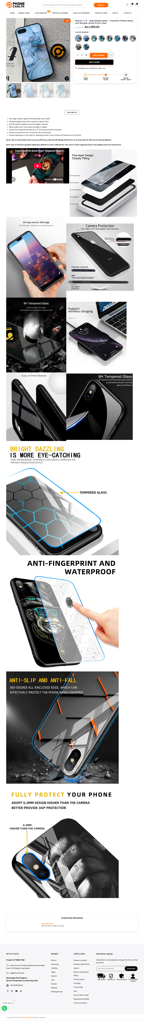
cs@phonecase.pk (17, 973)
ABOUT (115, 13)
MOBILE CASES (23, 13)
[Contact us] (4, 1008)
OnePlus (54, 968)
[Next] (66, 50)
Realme (54, 988)
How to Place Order (81, 995)
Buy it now (94, 62)
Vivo (52, 980)
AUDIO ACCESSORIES (81, 13)
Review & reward (80, 960)
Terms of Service (80, 1003)
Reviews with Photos (81, 964)
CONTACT (128, 13)
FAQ (75, 991)
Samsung (55, 964)
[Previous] (10, 50)
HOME (12, 13)
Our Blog (77, 983)
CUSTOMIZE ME (42, 12)
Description (72, 112)
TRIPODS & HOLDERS (60, 13)
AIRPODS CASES (101, 13)
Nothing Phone (57, 992)
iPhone (53, 960)
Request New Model (81, 999)
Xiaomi (54, 976)
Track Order (78, 987)
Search (101, 5)
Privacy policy (79, 979)
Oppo (53, 972)
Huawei (54, 984)
